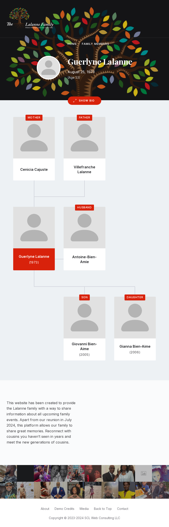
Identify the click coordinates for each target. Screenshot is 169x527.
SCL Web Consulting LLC (102, 518)
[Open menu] (156, 18)
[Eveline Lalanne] (143, 473)
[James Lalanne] (59, 490)
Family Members (95, 43)
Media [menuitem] (84, 509)
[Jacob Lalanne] (143, 490)
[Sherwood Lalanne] (8, 473)
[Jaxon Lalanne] (25, 490)
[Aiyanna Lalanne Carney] (76, 490)
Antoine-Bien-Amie (84, 259)
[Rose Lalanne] (59, 473)
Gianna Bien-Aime (135, 346)
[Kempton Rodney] (160, 490)
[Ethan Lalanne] (42, 473)
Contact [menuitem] (122, 509)
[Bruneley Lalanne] (126, 490)
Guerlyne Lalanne (34, 256)
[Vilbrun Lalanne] (92, 473)
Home (72, 43)
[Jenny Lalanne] (160, 473)
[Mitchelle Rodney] (42, 490)
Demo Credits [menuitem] (64, 509)
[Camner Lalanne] (109, 473)
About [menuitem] (45, 509)
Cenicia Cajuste (34, 169)
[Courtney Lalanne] (76, 473)
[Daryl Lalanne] (109, 490)
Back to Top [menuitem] (103, 509)
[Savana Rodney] (92, 490)
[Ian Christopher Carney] (8, 490)
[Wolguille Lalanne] (126, 473)
